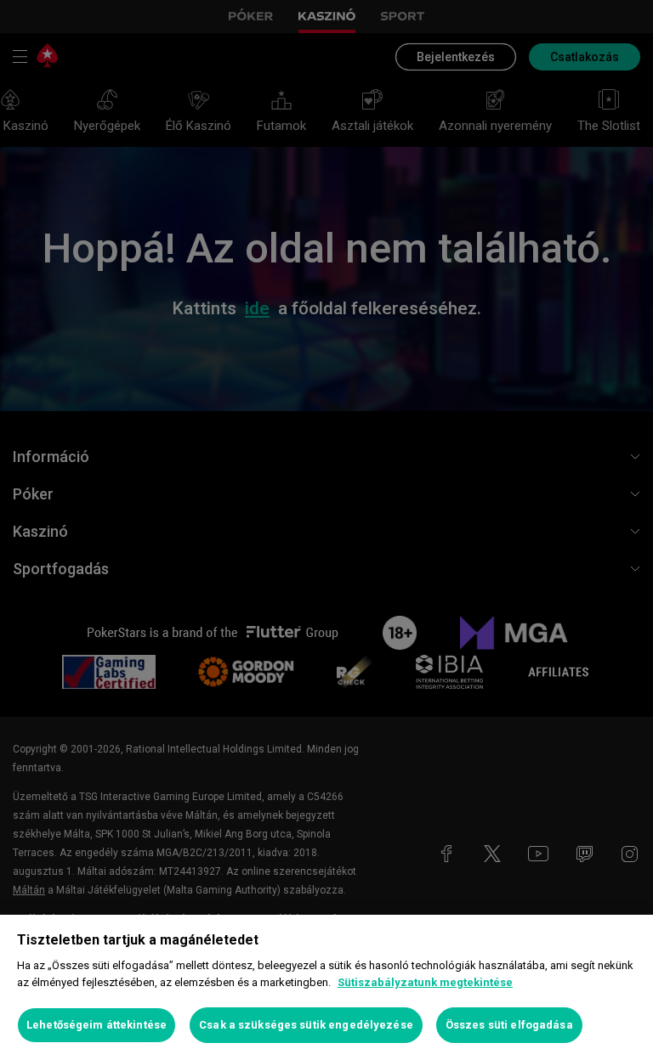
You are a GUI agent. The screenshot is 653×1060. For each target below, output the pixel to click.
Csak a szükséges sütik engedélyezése (306, 1024)
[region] (326, 987)
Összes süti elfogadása (509, 1024)
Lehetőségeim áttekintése (96, 1024)
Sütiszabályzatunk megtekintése (425, 982)
